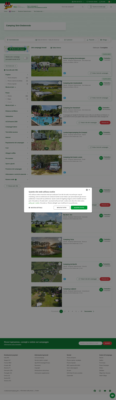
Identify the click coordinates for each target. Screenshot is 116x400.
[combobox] (87, 190)
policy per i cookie (34, 203)
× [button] (89, 189)
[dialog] (58, 200)
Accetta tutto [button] (79, 207)
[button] (35, 208)
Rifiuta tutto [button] (61, 207)
